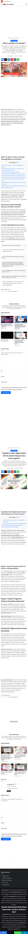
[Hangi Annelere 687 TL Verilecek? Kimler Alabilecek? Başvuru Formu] (21, 335)
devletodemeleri (14, 304)
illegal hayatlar (4, 340)
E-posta (2, 376)
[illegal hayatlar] (7, 335)
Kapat (18, 162)
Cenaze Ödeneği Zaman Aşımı (8, 170)
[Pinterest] (11, 59)
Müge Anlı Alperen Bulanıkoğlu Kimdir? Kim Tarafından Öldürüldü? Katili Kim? (20, 326)
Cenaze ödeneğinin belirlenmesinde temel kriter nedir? (13, 173)
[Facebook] (2, 59)
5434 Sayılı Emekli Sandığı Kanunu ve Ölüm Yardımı (13, 168)
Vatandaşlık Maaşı (5, 884)
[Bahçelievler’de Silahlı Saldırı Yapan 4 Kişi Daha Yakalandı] (7, 319)
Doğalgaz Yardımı (5, 875)
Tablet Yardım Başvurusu (7, 878)
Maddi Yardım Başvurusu (7, 880)
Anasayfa (11, 37)
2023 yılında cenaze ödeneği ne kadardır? (11, 172)
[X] (5, 59)
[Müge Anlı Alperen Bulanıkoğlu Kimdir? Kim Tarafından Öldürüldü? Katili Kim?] (21, 319)
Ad (1, 370)
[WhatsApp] (18, 59)
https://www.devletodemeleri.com (17, 902)
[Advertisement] (14, 21)
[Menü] (1, 4)
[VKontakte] (15, 59)
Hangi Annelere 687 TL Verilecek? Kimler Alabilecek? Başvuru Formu (20, 341)
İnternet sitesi (4, 382)
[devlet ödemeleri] (8, 4)
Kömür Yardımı (5, 882)
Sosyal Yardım (17, 37)
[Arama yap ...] (26, 4)
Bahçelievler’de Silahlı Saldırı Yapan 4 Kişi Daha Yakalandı (7, 325)
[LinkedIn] (8, 59)
